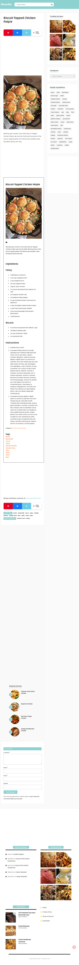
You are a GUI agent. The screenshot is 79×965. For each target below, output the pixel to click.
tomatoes (59, 145)
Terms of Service (48, 916)
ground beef (66, 119)
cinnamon (60, 109)
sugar (70, 142)
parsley (53, 138)
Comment (6, 752)
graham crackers (55, 119)
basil (58, 92)
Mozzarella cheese (56, 128)
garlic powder (60, 115)
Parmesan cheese (63, 135)
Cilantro (53, 109)
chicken (64, 99)
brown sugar (54, 96)
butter (8, 437)
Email (5, 775)
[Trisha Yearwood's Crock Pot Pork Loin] (56, 54)
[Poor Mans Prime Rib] (56, 40)
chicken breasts (11, 446)
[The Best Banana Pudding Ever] (69, 40)
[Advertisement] (22, 54)
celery (8, 443)
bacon (52, 92)
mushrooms (67, 128)
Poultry (23, 428)
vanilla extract (55, 148)
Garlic (8, 452)
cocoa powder (70, 109)
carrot (8, 441)
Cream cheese (55, 112)
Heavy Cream (54, 122)
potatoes (60, 138)
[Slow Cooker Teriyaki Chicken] (69, 26)
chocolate (53, 105)
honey (62, 122)
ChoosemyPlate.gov (33, 498)
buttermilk (9, 439)
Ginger (68, 115)
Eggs (67, 112)
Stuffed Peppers (18, 854)
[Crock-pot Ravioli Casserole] (69, 54)
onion (7, 455)
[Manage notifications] (74, 947)
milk (61, 125)
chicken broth (66, 102)
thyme (52, 145)
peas (7, 457)
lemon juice (70, 122)
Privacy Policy (47, 912)
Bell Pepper (65, 92)
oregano (65, 132)
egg (63, 112)
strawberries (62, 142)
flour (7, 450)
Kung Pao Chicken (27, 704)
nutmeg (53, 132)
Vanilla (67, 145)
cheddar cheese (55, 99)
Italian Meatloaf (21, 872)
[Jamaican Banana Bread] (56, 26)
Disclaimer (46, 921)
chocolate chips (63, 105)
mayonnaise (54, 125)
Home (45, 907)
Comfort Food (16, 428)
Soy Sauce (54, 142)
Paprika (53, 135)
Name (5, 767)
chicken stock (10, 448)
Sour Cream (68, 138)
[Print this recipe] (6, 242)
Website (5, 783)
